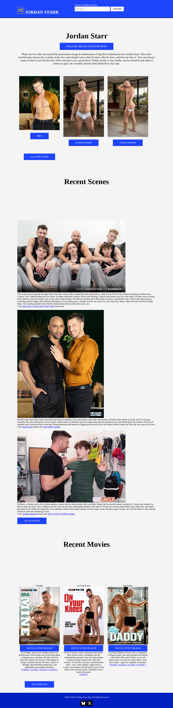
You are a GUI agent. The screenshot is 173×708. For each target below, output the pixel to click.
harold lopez (27, 427)
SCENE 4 (53, 669)
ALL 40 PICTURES (39, 157)
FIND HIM (117, 9)
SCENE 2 (35, 669)
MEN (39, 136)
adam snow (27, 306)
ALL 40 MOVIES (39, 684)
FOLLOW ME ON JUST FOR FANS (86, 46)
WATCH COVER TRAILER (39, 648)
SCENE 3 (44, 669)
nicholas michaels (29, 514)
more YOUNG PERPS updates (61, 514)
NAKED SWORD (83, 143)
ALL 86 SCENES (32, 521)
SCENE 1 (25, 669)
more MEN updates (51, 427)
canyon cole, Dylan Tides (43, 306)
